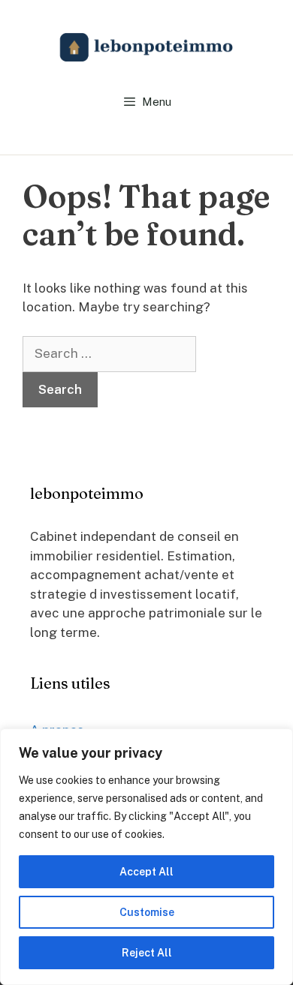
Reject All (147, 953)
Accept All (146, 872)
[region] (146, 856)
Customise (146, 912)
